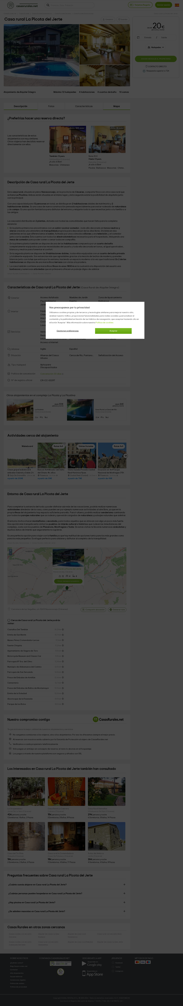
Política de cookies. (105, 323)
